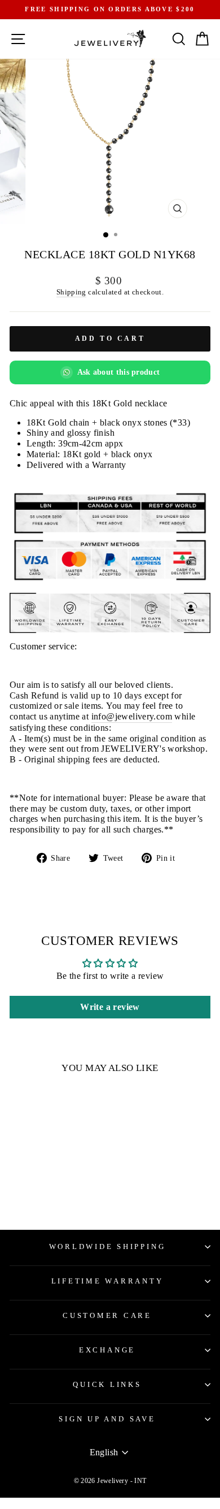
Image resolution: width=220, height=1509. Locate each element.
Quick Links (107, 1385)
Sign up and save (107, 1419)
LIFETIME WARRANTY (107, 1281)
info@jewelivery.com (131, 716)
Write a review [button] (109, 1007)
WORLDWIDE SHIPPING (107, 1247)
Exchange (107, 1350)
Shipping (71, 292)
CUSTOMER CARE (107, 1316)
